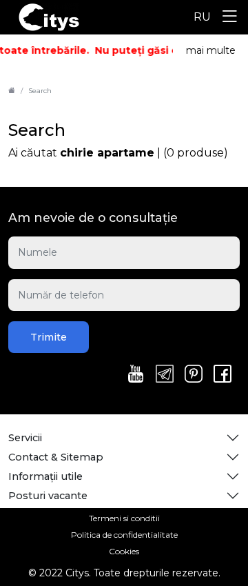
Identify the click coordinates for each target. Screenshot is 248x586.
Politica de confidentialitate (124, 534)
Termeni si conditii (124, 518)
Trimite (48, 337)
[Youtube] (135, 375)
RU (202, 16)
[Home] (11, 90)
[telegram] (164, 375)
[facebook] (222, 375)
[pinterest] (193, 375)
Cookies (124, 551)
